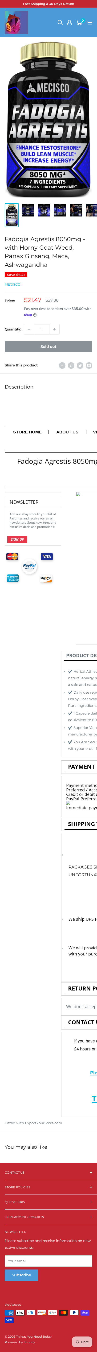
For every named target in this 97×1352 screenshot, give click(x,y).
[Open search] (60, 22)
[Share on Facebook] (62, 365)
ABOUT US (68, 432)
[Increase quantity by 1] (54, 329)
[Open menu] (90, 22)
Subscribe (21, 1275)
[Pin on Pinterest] (71, 365)
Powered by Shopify (20, 1342)
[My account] (69, 22)
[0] (79, 22)
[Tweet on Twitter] (80, 365)
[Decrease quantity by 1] (29, 329)
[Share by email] (89, 365)
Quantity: (13, 329)
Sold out (48, 346)
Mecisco (12, 284)
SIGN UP (17, 539)
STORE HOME (27, 432)
